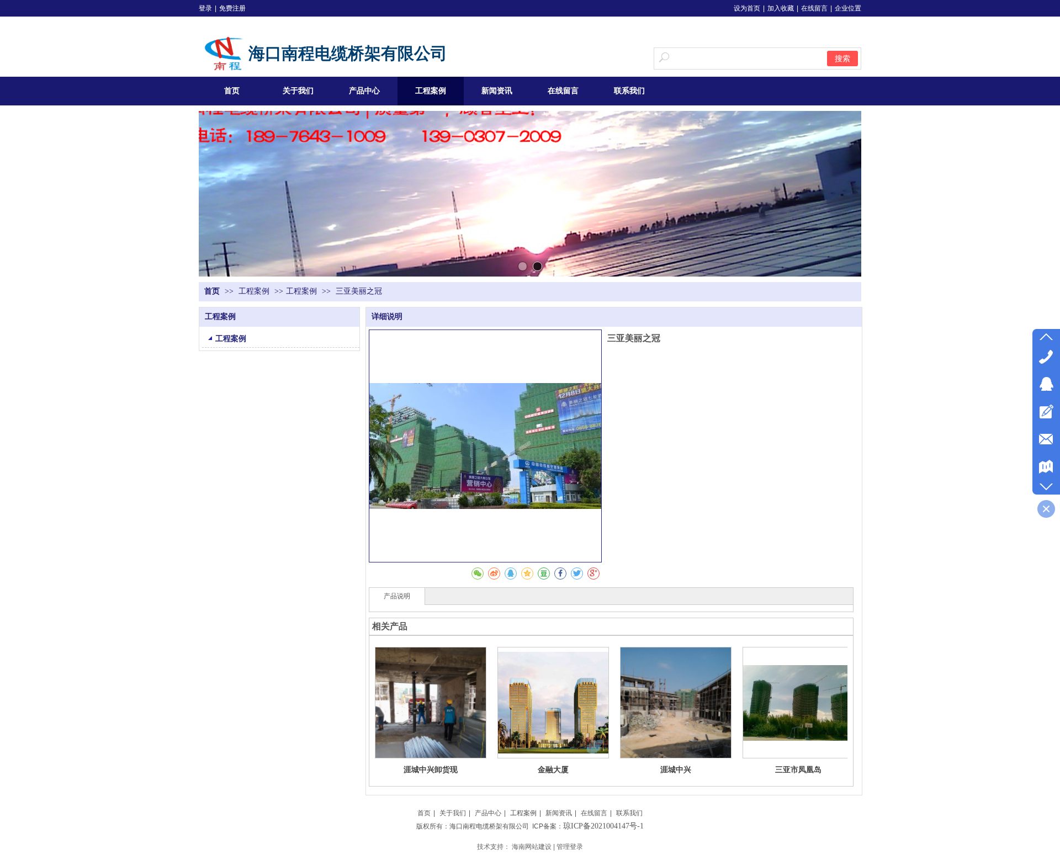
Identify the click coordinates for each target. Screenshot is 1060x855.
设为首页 (747, 8)
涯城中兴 (675, 769)
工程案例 (255, 291)
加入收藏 (780, 8)
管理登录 (569, 847)
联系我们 (629, 813)
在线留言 (814, 8)
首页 (212, 291)
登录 (205, 8)
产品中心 (488, 813)
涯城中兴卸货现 (431, 769)
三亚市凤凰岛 (798, 769)
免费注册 (232, 8)
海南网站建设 (532, 847)
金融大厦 (553, 769)
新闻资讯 (558, 813)
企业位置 (848, 8)
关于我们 (452, 813)
